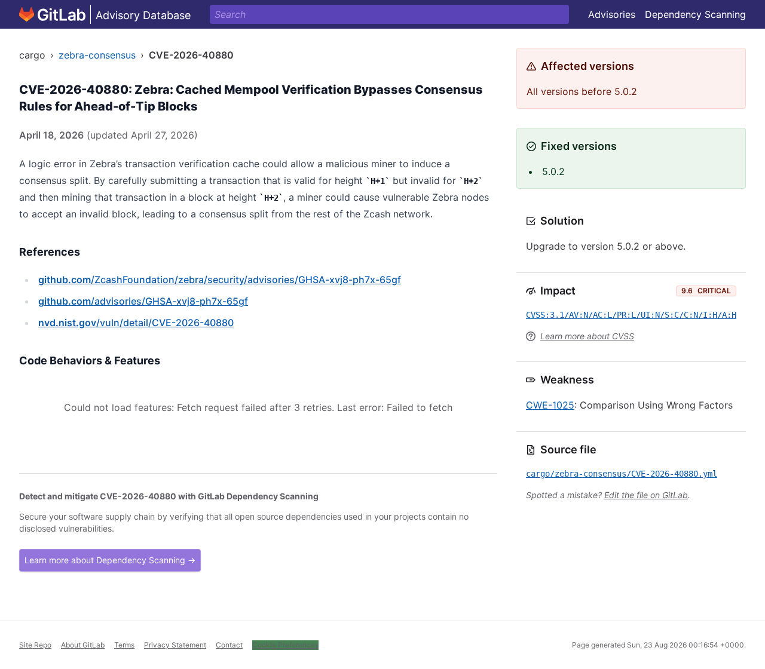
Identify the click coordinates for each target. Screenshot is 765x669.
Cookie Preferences (285, 644)
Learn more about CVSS (587, 336)
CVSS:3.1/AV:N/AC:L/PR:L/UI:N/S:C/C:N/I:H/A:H (631, 315)
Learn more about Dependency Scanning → (110, 560)
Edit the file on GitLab (646, 495)
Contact (229, 644)
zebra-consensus (97, 55)
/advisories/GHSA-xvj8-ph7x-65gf (143, 301)
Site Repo (35, 644)
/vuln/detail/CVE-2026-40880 (136, 323)
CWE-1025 (550, 405)
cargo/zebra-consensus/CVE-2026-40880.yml (621, 473)
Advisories (611, 14)
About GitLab (83, 644)
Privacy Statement (175, 644)
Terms (124, 644)
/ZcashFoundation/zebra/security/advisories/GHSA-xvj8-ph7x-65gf (219, 280)
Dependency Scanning (695, 14)
